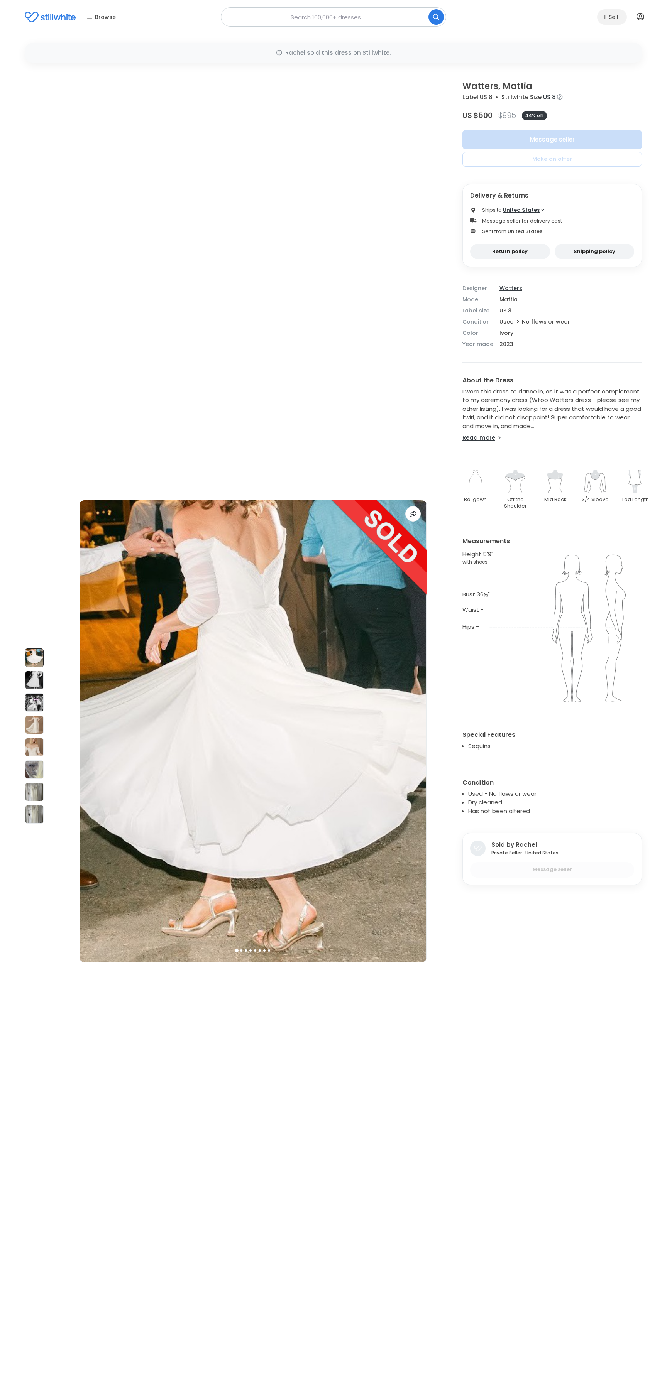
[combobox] (333, 17)
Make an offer (552, 159)
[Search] (436, 17)
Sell (613, 17)
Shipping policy (594, 251)
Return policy (510, 251)
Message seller (552, 139)
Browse (105, 17)
